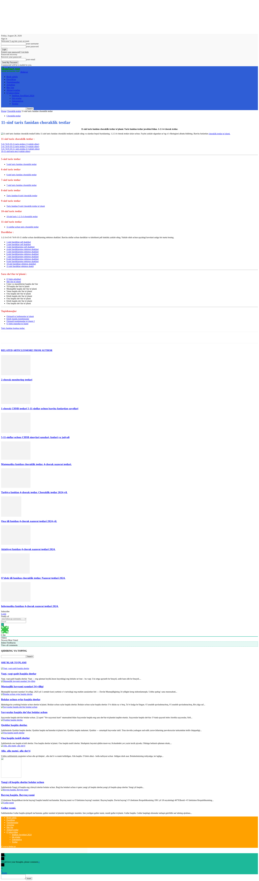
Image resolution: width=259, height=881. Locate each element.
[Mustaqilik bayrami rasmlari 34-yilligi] (18, 681)
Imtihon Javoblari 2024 (23, 95)
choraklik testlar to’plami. (219, 134)
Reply (4, 873)
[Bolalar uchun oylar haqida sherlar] (17, 694)
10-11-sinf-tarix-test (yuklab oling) (15, 151)
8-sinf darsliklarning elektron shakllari (22, 259)
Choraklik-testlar (14, 111)
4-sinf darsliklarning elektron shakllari (22, 249)
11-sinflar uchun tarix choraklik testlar (22, 227)
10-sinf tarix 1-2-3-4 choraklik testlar (22, 216)
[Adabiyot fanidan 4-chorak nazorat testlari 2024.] (15, 544)
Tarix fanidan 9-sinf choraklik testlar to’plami (25, 206)
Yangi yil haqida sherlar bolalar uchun (22, 782)
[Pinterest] (25, 337)
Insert (29, 878)
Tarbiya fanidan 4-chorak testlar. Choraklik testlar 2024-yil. (34, 492)
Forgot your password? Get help (15, 52)
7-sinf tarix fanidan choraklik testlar (21, 185)
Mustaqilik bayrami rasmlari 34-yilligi (22, 686)
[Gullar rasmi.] (7, 803)
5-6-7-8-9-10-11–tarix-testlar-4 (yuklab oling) (20, 149)
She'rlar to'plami (13, 662)
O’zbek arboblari (13, 279)
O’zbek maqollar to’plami (17, 323)
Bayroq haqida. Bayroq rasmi (18, 795)
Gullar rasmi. (8, 808)
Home (3, 111)
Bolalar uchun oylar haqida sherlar (20, 699)
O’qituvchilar (12, 93)
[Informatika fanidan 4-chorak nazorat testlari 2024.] (15, 601)
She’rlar (10, 87)
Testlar (15, 103)
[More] (44, 337)
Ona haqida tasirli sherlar (15, 738)
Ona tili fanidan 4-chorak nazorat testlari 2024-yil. (29, 521)
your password (32, 46)
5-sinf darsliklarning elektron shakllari (22, 252)
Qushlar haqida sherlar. (14, 725)
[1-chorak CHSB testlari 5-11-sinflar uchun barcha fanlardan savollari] (15, 403)
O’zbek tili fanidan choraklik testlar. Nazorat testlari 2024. (33, 578)
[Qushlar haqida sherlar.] (12, 720)
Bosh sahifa (12, 76)
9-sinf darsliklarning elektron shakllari (22, 261)
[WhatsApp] (34, 337)
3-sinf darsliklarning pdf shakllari (20, 247)
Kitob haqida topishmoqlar (17, 319)
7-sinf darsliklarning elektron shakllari (22, 256)
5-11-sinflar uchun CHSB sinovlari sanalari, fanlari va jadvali (35, 437)
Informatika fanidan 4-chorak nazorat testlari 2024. (30, 606)
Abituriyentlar (13, 90)
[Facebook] (5, 337)
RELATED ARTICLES (13, 350)
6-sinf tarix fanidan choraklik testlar (21, 175)
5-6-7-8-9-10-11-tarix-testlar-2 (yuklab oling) (20, 144)
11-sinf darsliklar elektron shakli (20, 266)
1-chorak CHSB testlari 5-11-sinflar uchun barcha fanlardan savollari (39, 408)
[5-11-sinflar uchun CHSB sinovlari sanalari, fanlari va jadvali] (15, 432)
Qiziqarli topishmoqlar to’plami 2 (20, 321)
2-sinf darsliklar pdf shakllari (18, 244)
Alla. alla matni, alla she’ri (15, 750)
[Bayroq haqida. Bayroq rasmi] (14, 790)
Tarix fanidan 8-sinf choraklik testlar (21, 195)
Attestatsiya (17, 101)
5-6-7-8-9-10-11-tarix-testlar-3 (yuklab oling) (20, 146)
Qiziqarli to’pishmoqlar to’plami (20, 316)
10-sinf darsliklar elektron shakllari (21, 264)
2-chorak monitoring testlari (16, 379)
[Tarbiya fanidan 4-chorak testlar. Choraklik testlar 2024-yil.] (15, 487)
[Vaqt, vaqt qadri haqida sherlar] (15, 668)
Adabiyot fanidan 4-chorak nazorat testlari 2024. (28, 549)
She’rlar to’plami (13, 281)
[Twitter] (15, 337)
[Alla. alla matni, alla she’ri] (13, 746)
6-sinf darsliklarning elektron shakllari (22, 254)
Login (3, 614)
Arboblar (10, 85)
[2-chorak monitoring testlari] (15, 374)
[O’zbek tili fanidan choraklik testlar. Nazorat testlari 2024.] (15, 573)
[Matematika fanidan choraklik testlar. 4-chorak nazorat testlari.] (15, 459)
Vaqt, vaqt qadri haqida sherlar (18, 673)
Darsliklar (11, 79)
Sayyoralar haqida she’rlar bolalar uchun (24, 712)
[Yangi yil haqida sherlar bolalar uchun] (11, 777)
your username (32, 44)
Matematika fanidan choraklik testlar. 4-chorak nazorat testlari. (36, 464)
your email (30, 59)
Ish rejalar (17, 98)
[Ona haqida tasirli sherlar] (12, 733)
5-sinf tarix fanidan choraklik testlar (21, 164)
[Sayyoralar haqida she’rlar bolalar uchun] (19, 707)
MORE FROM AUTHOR (38, 350)
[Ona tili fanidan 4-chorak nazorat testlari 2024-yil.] (11, 516)
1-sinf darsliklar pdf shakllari (18, 242)
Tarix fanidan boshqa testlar (13, 328)
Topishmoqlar (13, 82)
